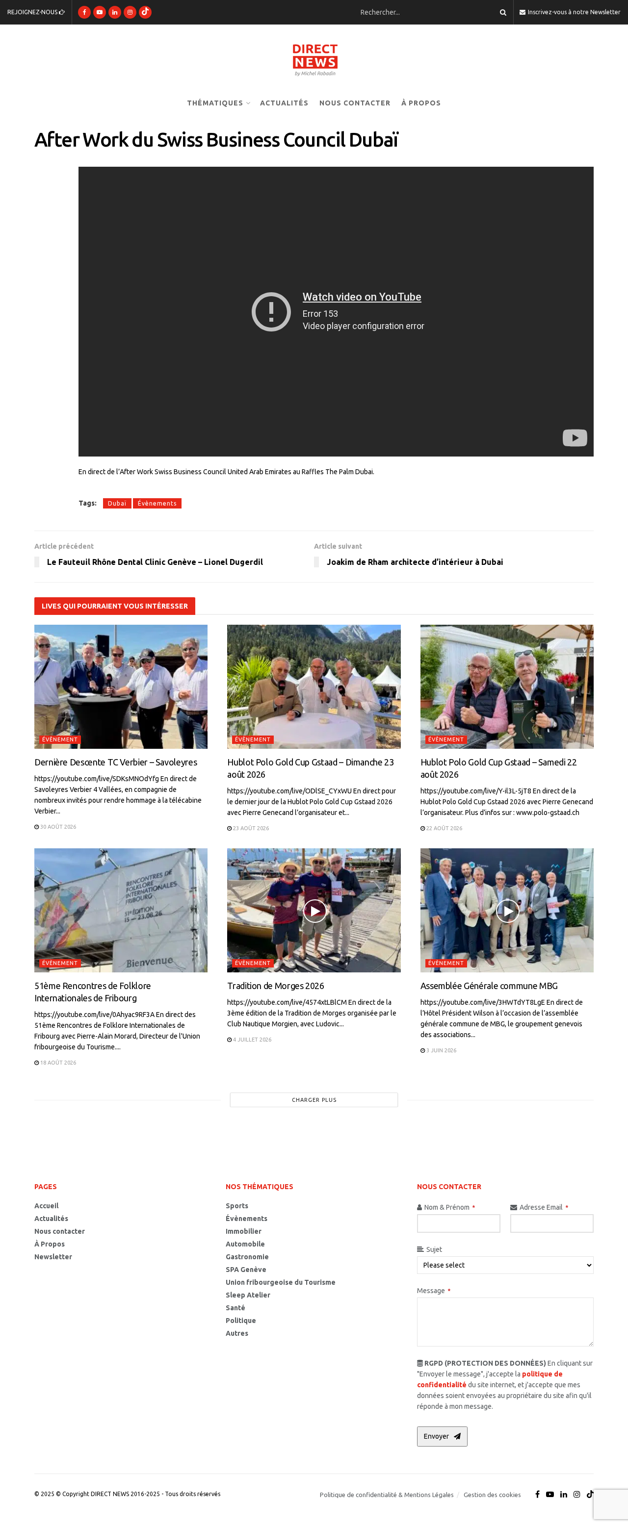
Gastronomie (247, 1257)
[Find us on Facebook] (84, 12)
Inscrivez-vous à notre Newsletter (573, 12)
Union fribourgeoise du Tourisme (281, 1282)
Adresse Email (544, 1207)
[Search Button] (501, 12)
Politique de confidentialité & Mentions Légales (387, 1494)
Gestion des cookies (492, 1494)
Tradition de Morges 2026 (275, 986)
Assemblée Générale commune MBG (489, 986)
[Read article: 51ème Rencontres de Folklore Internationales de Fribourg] (121, 910)
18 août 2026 (57, 1063)
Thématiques (215, 103)
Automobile (245, 1244)
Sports (237, 1206)
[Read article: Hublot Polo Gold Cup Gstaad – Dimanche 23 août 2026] (313, 687)
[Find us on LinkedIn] (114, 12)
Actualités (284, 103)
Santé (235, 1308)
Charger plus (314, 1100)
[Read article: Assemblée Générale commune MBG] (507, 910)
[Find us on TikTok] (145, 12)
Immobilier (244, 1231)
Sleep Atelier (248, 1295)
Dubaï (117, 503)
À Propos (421, 103)
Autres (237, 1333)
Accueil (46, 1206)
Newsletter (53, 1257)
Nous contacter (355, 103)
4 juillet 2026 (251, 1040)
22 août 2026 (443, 828)
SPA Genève (246, 1269)
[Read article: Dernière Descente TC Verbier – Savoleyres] (121, 687)
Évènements (157, 503)
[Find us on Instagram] (130, 12)
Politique (241, 1320)
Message (433, 1291)
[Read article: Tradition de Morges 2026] (313, 910)
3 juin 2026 (440, 1050)
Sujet (434, 1249)
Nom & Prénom (449, 1207)
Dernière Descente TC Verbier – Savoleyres (115, 762)
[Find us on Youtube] (99, 12)
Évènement (60, 739)
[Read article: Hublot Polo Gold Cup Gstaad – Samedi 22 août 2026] (507, 687)
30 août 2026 (57, 827)
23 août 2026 (250, 828)
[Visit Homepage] (314, 59)
